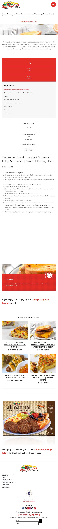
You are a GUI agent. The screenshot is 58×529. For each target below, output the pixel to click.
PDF (29, 127)
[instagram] (30, 508)
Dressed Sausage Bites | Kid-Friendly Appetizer (15, 376)
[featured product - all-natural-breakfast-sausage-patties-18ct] (29, 394)
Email (17, 520)
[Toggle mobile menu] (53, 4)
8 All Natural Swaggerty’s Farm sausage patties (16, 89)
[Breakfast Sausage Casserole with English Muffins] (15, 322)
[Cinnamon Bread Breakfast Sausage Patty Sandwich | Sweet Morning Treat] (43, 322)
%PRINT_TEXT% (29, 124)
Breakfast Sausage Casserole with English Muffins (15, 344)
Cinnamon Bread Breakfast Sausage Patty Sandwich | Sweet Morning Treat (43, 344)
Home (4, 14)
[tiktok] (32, 508)
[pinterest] (35, 508)
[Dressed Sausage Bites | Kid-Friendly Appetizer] (15, 355)
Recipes (9, 14)
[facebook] (23, 508)
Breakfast (16, 14)
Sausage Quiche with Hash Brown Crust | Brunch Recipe (43, 377)
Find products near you (29, 22)
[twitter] (26, 508)
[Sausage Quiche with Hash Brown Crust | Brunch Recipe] (43, 355)
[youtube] (28, 508)
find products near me (29, 501)
